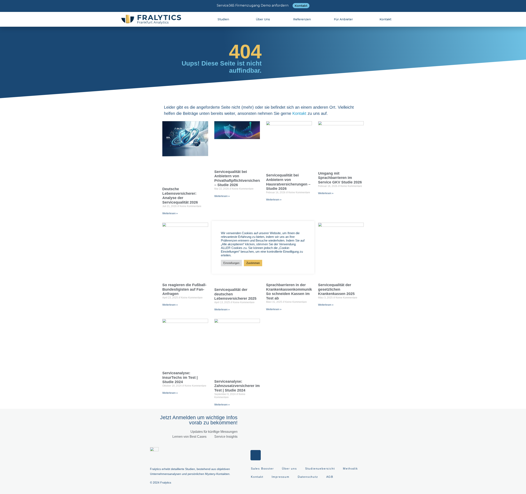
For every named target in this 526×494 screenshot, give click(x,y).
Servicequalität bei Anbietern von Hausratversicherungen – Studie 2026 (288, 182)
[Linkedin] (255, 455)
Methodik (350, 468)
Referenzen (302, 19)
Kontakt (385, 19)
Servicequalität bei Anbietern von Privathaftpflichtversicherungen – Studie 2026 (242, 178)
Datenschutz (308, 476)
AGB (329, 476)
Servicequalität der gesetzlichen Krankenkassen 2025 (336, 289)
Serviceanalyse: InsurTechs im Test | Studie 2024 (180, 377)
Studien (223, 19)
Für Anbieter (343, 19)
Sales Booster (262, 468)
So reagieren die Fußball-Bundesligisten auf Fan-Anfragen (184, 289)
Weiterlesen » (170, 213)
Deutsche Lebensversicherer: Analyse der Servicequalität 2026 (180, 195)
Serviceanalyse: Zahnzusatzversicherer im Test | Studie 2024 (237, 385)
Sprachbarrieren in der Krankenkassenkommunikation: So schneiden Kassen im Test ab (294, 291)
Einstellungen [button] (231, 263)
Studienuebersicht (320, 468)
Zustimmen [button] (253, 263)
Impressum (281, 476)
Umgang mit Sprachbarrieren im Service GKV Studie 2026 (340, 177)
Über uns (263, 19)
